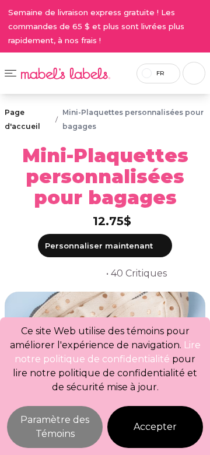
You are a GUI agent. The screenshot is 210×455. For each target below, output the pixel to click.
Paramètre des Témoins (54, 426)
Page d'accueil (22, 119)
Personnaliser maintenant (99, 245)
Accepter (155, 426)
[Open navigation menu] (10, 73)
